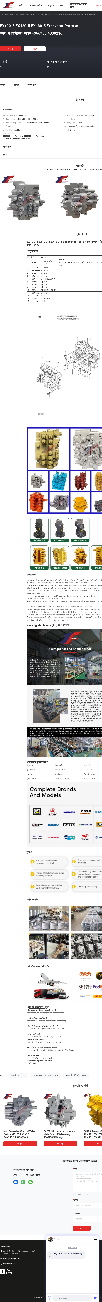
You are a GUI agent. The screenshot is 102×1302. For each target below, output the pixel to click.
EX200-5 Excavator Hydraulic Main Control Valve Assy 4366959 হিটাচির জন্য (59, 1134)
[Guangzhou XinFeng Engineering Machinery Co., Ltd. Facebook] (2, 1271)
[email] (15, 1182)
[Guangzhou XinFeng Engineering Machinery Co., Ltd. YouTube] (9, 1271)
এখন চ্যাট (10, 49)
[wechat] (30, 1182)
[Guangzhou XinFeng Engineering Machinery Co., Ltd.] (8, 5)
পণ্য (6, 14)
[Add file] (49, 1298)
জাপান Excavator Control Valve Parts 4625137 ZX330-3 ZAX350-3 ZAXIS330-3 (19, 1134)
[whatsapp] (23, 1182)
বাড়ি (1, 14)
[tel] (38, 1182)
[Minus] (95, 1239)
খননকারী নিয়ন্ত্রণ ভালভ (17, 14)
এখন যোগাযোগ (82, 1228)
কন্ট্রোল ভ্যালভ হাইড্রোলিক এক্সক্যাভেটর (45, 1075)
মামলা (62, 5)
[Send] (95, 1298)
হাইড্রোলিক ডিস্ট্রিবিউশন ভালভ (76, 1075)
